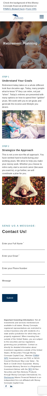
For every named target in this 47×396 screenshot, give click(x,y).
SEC (30, 369)
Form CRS (31, 9)
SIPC (6, 358)
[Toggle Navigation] (42, 16)
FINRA (36, 355)
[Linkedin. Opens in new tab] (11, 386)
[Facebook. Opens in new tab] (6, 386)
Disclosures (9, 377)
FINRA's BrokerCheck (14, 9)
